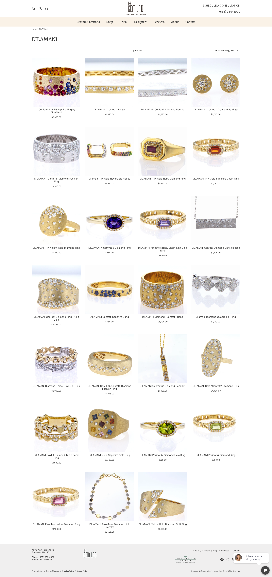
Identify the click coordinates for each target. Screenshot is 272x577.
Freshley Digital (207, 571)
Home (34, 29)
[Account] (39, 8)
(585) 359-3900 (229, 11)
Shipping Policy (68, 571)
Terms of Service (52, 571)
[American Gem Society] (185, 562)
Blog (215, 550)
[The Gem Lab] (136, 8)
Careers (206, 550)
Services (225, 550)
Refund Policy (82, 571)
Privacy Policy (37, 571)
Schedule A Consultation (221, 5)
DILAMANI (43, 29)
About (196, 550)
